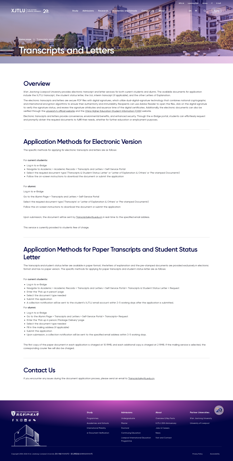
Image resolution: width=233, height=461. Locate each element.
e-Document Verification (98, 433)
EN (190, 11)
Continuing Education (131, 433)
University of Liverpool (199, 423)
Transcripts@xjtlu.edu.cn (89, 217)
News (158, 433)
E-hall (218, 3)
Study (75, 10)
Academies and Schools (124, 10)
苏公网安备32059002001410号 (82, 454)
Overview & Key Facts (165, 418)
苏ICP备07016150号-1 (62, 454)
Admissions (88, 10)
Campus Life (147, 10)
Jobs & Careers (162, 428)
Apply (216, 11)
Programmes (92, 418)
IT (212, 3)
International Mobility (96, 428)
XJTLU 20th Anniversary (166, 423)
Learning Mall (193, 3)
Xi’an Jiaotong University (201, 418)
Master (124, 423)
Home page (25, 39)
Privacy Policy (197, 454)
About (162, 10)
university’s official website (60, 111)
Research (103, 10)
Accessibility (215, 454)
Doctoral (125, 428)
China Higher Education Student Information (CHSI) (113, 111)
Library (204, 3)
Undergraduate (128, 418)
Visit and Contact (164, 438)
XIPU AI (181, 3)
